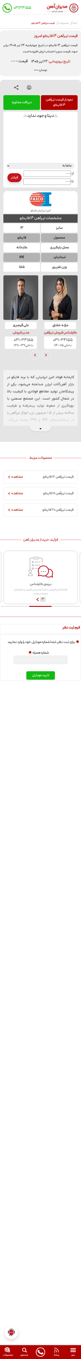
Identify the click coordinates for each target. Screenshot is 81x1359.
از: (72, 173)
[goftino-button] (11, 1332)
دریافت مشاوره (22, 102)
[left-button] (35, 355)
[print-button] (29, 87)
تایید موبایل (40, 675)
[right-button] (46, 355)
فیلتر (14, 177)
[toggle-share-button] (16, 87)
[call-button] (40, 1352)
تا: (72, 181)
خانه (75, 23)
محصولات (63, 23)
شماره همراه (40, 653)
